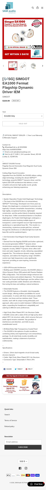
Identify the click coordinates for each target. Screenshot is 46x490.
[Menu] (42, 7)
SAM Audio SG (19, 482)
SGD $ (22, 461)
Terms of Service (10, 420)
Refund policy (9, 426)
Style (4, 112)
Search (7, 415)
